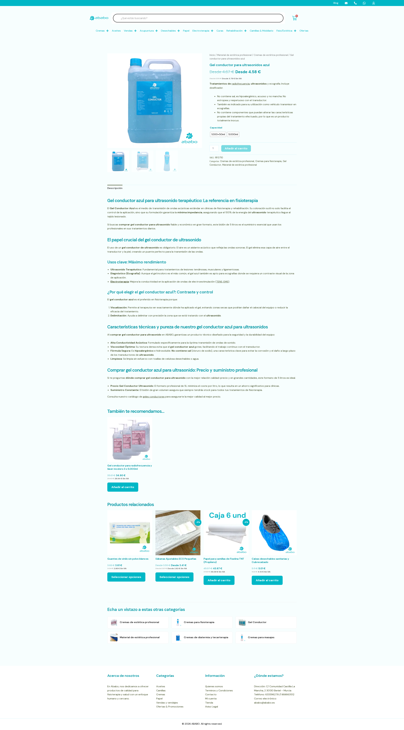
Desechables (168, 30)
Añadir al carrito (236, 148)
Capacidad (216, 127)
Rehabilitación (234, 30)
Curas (220, 30)
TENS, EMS (222, 281)
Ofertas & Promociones (169, 706)
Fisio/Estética (284, 30)
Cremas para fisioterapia (268, 161)
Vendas (128, 30)
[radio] (218, 134)
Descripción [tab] (114, 188)
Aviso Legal (211, 706)
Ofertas (304, 30)
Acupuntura (147, 30)
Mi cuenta (211, 698)
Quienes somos (214, 686)
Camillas (161, 690)
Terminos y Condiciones (219, 690)
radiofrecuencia (241, 83)
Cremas (100, 30)
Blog (335, 3)
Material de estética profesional (234, 55)
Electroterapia (201, 30)
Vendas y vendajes (167, 702)
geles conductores (154, 396)
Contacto (211, 694)
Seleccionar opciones (126, 577)
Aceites (116, 30)
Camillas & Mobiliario (261, 30)
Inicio (212, 55)
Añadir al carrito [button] (122, 487)
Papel (186, 30)
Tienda (209, 702)
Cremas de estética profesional (271, 55)
